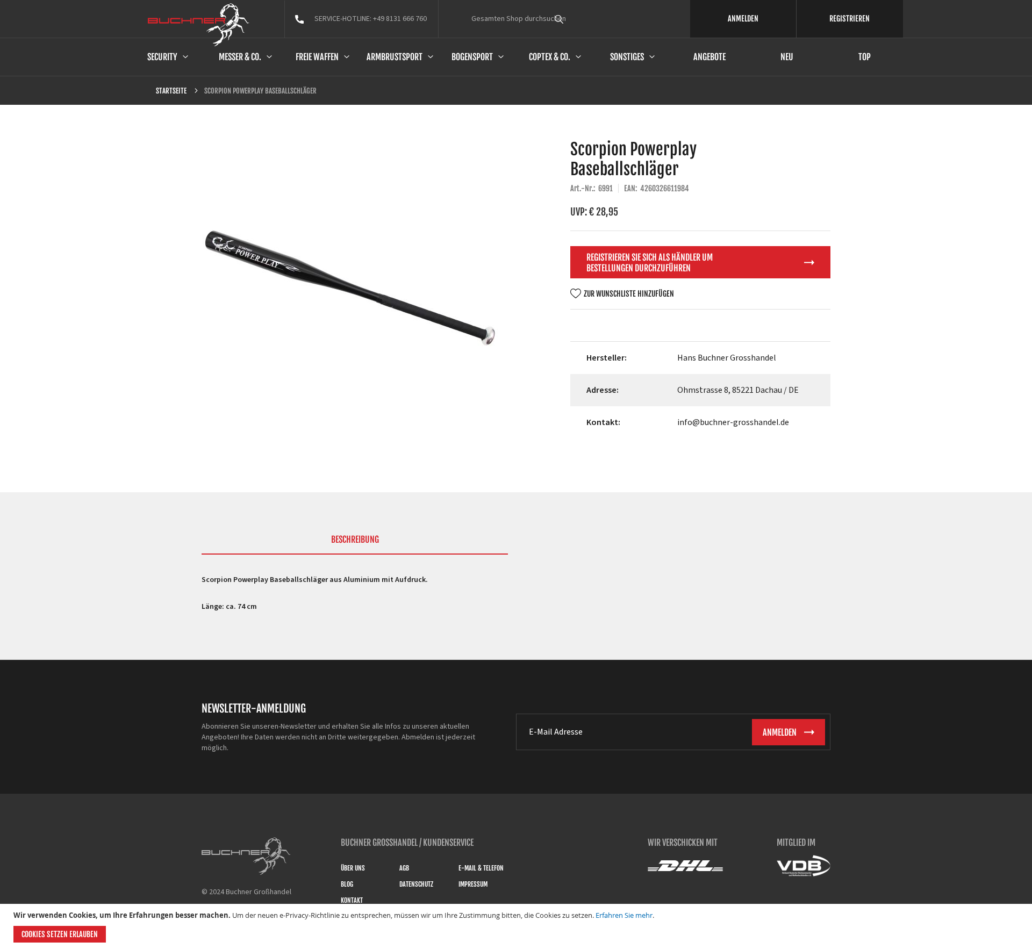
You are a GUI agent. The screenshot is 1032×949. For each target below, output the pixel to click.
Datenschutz (416, 884)
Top (864, 57)
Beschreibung (355, 539)
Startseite (171, 91)
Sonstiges (627, 57)
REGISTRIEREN (849, 18)
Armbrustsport (394, 57)
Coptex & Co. (549, 57)
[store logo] (198, 24)
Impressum (473, 884)
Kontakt (352, 900)
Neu (786, 57)
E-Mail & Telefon (481, 868)
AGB (404, 868)
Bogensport (472, 57)
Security (162, 57)
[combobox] (578, 18)
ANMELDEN (743, 18)
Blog (347, 884)
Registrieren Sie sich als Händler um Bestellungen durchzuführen (649, 263)
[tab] (355, 544)
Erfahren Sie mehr (624, 915)
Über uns (353, 868)
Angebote (709, 57)
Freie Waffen (317, 57)
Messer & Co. (240, 57)
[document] (517, 926)
